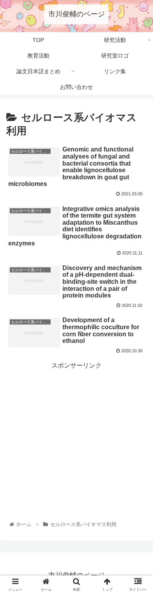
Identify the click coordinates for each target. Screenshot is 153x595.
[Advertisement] (76, 426)
